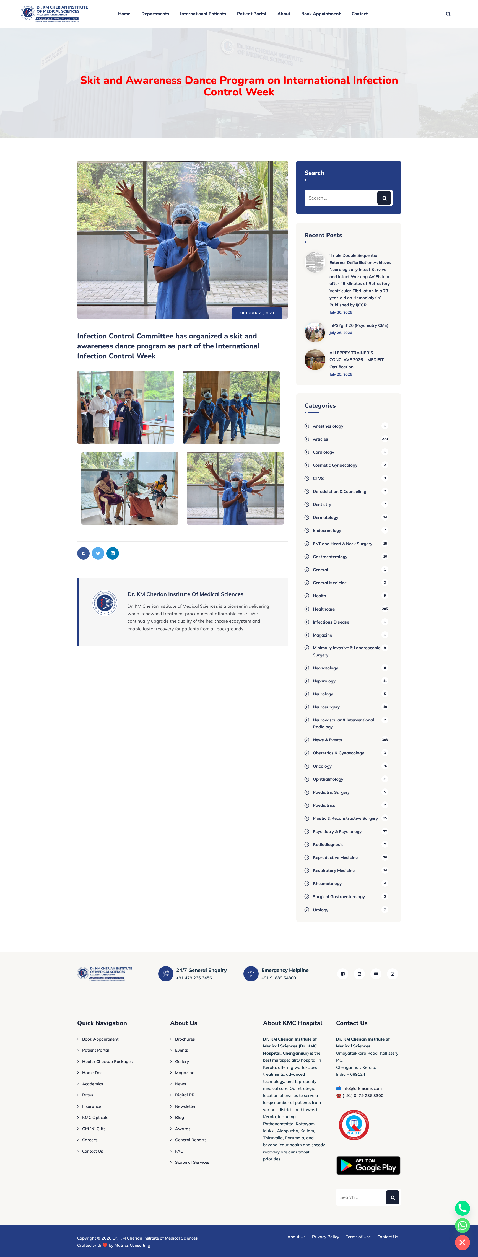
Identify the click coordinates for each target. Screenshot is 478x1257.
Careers (89, 1139)
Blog (179, 1117)
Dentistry (322, 504)
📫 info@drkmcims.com (359, 1088)
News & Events (327, 740)
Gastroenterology (330, 556)
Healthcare (324, 609)
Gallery (182, 1061)
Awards (182, 1128)
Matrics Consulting (132, 1245)
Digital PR (184, 1095)
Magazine (322, 635)
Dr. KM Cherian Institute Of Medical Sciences (185, 594)
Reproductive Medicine (335, 857)
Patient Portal (251, 14)
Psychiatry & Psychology (337, 831)
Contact (360, 14)
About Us (296, 1236)
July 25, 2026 (340, 374)
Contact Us (92, 1151)
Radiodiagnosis (328, 844)
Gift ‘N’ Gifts (93, 1128)
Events (181, 1050)
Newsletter (185, 1106)
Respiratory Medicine (334, 870)
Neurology (323, 694)
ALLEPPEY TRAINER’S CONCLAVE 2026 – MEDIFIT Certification (356, 359)
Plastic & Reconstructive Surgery (345, 818)
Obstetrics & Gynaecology (338, 753)
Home (124, 14)
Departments (155, 14)
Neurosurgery (326, 707)
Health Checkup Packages (107, 1061)
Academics (92, 1084)
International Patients (203, 14)
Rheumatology (327, 883)
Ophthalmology (328, 779)
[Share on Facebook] (83, 553)
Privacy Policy (325, 1236)
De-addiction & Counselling (339, 491)
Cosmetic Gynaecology (335, 465)
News (180, 1084)
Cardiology (323, 452)
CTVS (318, 478)
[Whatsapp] (462, 1225)
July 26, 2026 (340, 332)
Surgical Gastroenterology (339, 896)
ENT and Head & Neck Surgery (342, 543)
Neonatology (325, 668)
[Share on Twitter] (98, 553)
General (320, 569)
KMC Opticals (95, 1117)
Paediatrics (324, 805)
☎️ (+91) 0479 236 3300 (359, 1095)
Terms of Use (358, 1236)
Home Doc (92, 1072)
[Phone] (462, 1208)
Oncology (322, 766)
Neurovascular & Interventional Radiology (343, 723)
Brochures (185, 1039)
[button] (125, 407)
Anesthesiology (328, 426)
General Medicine (330, 582)
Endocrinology (327, 530)
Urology (320, 909)
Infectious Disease (331, 622)
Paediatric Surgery (331, 792)
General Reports (190, 1139)
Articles (320, 439)
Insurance (91, 1106)
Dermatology (325, 517)
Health (319, 595)
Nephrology (324, 681)
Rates (87, 1095)
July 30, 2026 (340, 312)
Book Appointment (321, 14)
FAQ (179, 1151)
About (283, 14)
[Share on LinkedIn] (112, 553)
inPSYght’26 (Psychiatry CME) (358, 325)
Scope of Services (192, 1162)
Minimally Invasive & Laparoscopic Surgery (346, 651)
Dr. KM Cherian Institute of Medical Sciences (155, 1238)
